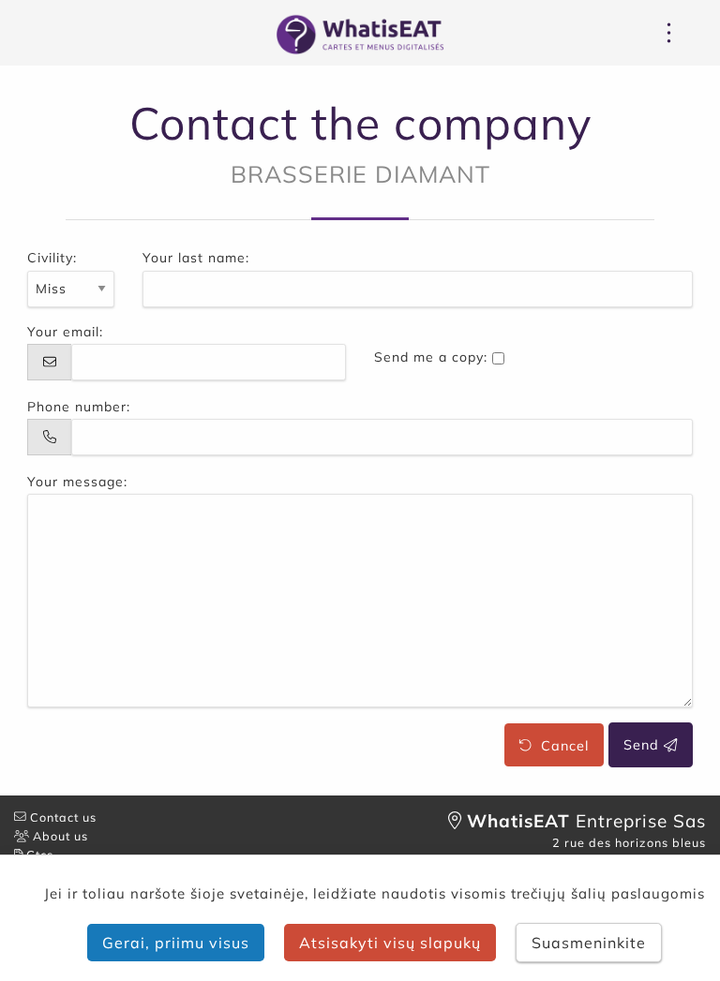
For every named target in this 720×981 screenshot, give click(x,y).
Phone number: (78, 406)
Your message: (77, 481)
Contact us (61, 817)
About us (58, 835)
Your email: (65, 331)
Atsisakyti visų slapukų (390, 942)
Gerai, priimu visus (175, 942)
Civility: (52, 257)
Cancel (560, 744)
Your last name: (195, 257)
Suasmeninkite (589, 942)
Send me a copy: (431, 357)
